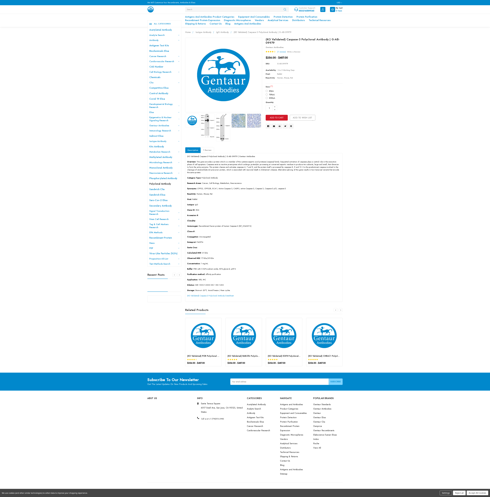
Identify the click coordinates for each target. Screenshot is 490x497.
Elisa (151, 112)
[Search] (285, 9)
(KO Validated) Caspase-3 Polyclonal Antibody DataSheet (210, 295)
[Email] (274, 126)
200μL (272, 98)
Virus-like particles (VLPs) (163, 253)
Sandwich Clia (157, 189)
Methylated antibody (160, 157)
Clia (151, 82)
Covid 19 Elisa (157, 99)
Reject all (459, 493)
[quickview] (207, 336)
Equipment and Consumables (254, 16)
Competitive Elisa (158, 88)
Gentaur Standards (322, 404)
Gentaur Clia (319, 421)
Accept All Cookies (477, 493)
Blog (227, 23)
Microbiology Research (160, 162)
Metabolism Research (159, 151)
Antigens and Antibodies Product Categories (209, 16)
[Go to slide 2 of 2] (336, 310)
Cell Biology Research (160, 72)
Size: (269, 86)
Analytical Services (278, 20)
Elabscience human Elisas (325, 434)
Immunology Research (160, 130)
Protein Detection (283, 16)
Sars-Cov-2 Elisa (158, 200)
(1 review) (281, 51)
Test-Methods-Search (159, 263)
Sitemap (283, 473)
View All (317, 447)
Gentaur (317, 413)
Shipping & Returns (195, 23)
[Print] (279, 126)
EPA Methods (156, 232)
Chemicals (154, 77)
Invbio (316, 439)
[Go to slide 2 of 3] (179, 275)
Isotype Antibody (158, 141)
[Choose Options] (200, 336)
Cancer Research (157, 56)
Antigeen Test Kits (159, 45)
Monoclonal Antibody (161, 167)
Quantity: (270, 102)
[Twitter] (285, 126)
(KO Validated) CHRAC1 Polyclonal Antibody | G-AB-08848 (337, 356)
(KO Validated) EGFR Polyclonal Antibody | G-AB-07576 (295, 356)
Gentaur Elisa (319, 417)
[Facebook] (268, 126)
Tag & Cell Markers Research (159, 226)
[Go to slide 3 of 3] (174, 275)
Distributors (298, 20)
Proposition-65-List (158, 258)
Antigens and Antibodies (247, 23)
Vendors (259, 20)
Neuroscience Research (161, 173)
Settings (446, 493)
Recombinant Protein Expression (202, 20)
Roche (316, 443)
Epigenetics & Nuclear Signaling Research (160, 119)
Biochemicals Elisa (159, 51)
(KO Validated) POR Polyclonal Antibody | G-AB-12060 (213, 356)
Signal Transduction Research (159, 213)
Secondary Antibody (160, 205)
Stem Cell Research (159, 219)
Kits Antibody (156, 146)
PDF (151, 248)
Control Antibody (158, 93)
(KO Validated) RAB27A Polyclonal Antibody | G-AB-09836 (256, 356)
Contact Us (216, 23)
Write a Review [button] (293, 51)
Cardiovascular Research (161, 61)
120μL (272, 94)
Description (193, 150)
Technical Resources (320, 20)
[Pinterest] (291, 126)
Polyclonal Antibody (160, 183)
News (152, 243)
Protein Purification (307, 16)
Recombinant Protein (160, 237)
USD (339, 2)
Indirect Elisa (156, 136)
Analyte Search (157, 35)
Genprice (317, 426)
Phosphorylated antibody (163, 178)
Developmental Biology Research (161, 106)
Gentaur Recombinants (323, 430)
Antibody (154, 40)
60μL (271, 91)
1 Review (207, 150)
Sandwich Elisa (157, 194)
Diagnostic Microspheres (237, 20)
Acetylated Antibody (160, 30)
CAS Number (156, 66)
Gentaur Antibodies (159, 125)
